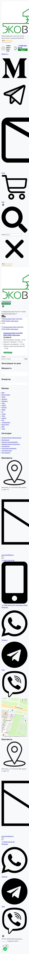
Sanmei (4, 418)
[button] (14, 205)
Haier (3, 403)
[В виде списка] (5, 317)
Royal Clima (5, 424)
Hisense (4, 407)
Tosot (3, 429)
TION (3, 416)
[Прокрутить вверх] (3, 946)
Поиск (3, 356)
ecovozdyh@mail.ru (8, 555)
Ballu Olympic (6, 395)
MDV (3, 427)
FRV (3, 420)
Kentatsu (4, 399)
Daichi (3, 397)
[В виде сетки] (3, 316)
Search (4, 234)
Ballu (3, 392)
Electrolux (5, 401)
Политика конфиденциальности (12, 943)
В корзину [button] (6, 352)
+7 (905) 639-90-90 (6, 301)
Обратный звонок (23, 50)
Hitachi (4, 405)
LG (2, 412)
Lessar (4, 414)
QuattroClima (6, 422)
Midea (3, 410)
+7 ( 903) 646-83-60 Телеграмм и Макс (14, 605)
